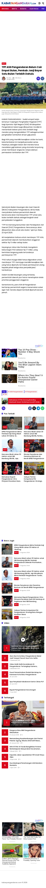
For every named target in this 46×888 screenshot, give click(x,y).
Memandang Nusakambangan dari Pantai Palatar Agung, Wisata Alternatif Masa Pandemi (26, 740)
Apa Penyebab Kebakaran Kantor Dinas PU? (27, 682)
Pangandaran (32, 392)
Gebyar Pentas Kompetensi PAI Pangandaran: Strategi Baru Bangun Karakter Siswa (33, 479)
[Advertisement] (23, 36)
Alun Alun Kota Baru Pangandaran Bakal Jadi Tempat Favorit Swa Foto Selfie (25, 657)
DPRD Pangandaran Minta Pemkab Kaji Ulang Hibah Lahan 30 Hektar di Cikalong (12, 434)
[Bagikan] (42, 78)
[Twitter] (34, 408)
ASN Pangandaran (16, 392)
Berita (4, 63)
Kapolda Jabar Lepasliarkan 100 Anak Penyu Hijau (27, 756)
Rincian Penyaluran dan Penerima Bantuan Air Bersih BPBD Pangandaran (34, 456)
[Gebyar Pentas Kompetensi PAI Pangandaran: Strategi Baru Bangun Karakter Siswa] (34, 468)
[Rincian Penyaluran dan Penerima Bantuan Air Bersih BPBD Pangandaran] (34, 445)
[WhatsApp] (42, 408)
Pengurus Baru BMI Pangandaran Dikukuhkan (22, 731)
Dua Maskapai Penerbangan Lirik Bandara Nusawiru (26, 764)
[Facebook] (30, 408)
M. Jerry (9, 78)
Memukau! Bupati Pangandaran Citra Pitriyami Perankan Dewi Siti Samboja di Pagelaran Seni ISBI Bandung (12, 479)
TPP (6, 394)
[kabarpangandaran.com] (19, 3)
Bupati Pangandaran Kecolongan (23, 690)
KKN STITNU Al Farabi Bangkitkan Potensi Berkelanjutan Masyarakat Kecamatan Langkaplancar (25, 748)
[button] (39, 3)
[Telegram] (38, 408)
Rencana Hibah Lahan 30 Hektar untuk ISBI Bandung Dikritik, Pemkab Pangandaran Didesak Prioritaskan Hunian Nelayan (33, 434)
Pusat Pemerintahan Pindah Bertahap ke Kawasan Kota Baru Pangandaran (25, 673)
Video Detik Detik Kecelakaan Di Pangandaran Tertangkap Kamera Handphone (23, 665)
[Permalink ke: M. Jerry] (4, 78)
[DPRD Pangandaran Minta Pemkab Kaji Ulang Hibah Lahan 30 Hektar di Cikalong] (12, 423)
